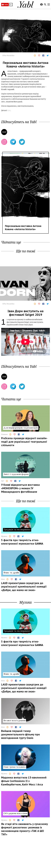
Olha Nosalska (8, 55)
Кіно (3, 579)
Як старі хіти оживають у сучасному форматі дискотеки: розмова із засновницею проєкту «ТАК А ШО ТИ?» (24, 829)
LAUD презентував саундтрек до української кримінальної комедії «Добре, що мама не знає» (24, 586)
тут (8, 110)
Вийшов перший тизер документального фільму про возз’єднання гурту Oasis (20, 734)
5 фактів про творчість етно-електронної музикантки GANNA (22, 541)
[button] (11, 4)
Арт (2, 481)
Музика (4, 536)
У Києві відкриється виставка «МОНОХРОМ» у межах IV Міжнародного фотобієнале (20, 488)
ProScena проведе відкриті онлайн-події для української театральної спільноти (24, 442)
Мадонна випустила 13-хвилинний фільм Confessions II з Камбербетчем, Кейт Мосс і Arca (23, 781)
